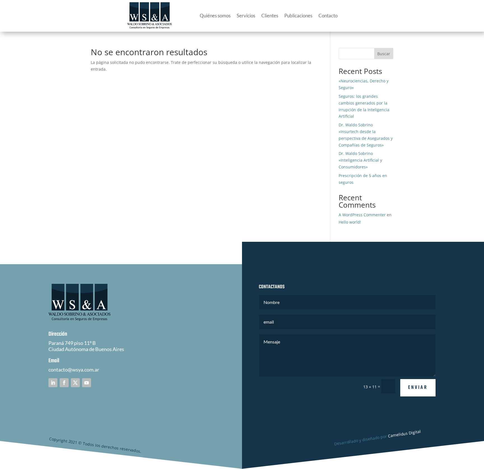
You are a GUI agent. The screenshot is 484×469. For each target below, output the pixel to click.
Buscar (383, 53)
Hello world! (350, 222)
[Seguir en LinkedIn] (52, 382)
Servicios (246, 15)
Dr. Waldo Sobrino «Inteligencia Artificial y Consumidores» (360, 160)
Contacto (328, 15)
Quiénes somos (215, 15)
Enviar (418, 388)
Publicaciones (298, 15)
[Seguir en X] (75, 382)
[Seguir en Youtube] (86, 382)
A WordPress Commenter (362, 214)
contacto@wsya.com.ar (73, 369)
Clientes (269, 15)
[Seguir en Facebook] (64, 382)
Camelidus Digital (404, 434)
